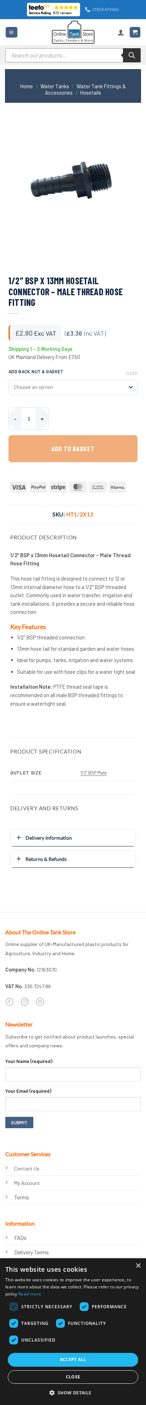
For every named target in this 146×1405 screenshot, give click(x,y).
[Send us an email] (40, 1002)
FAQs (20, 1237)
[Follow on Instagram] (25, 1002)
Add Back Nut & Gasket (36, 371)
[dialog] (73, 1331)
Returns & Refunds (46, 859)
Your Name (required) (28, 1061)
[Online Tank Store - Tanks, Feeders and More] (73, 32)
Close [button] (73, 1377)
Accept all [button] (73, 1359)
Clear (131, 373)
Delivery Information (49, 838)
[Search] (132, 55)
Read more (29, 1294)
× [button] (138, 1266)
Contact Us (26, 1168)
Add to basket (73, 448)
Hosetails (90, 92)
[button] (11, 32)
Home (26, 86)
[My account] (120, 32)
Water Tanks (54, 86)
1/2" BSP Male (93, 773)
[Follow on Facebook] (9, 1002)
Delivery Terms (31, 1252)
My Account (27, 1183)
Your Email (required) (28, 1091)
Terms (21, 1197)
